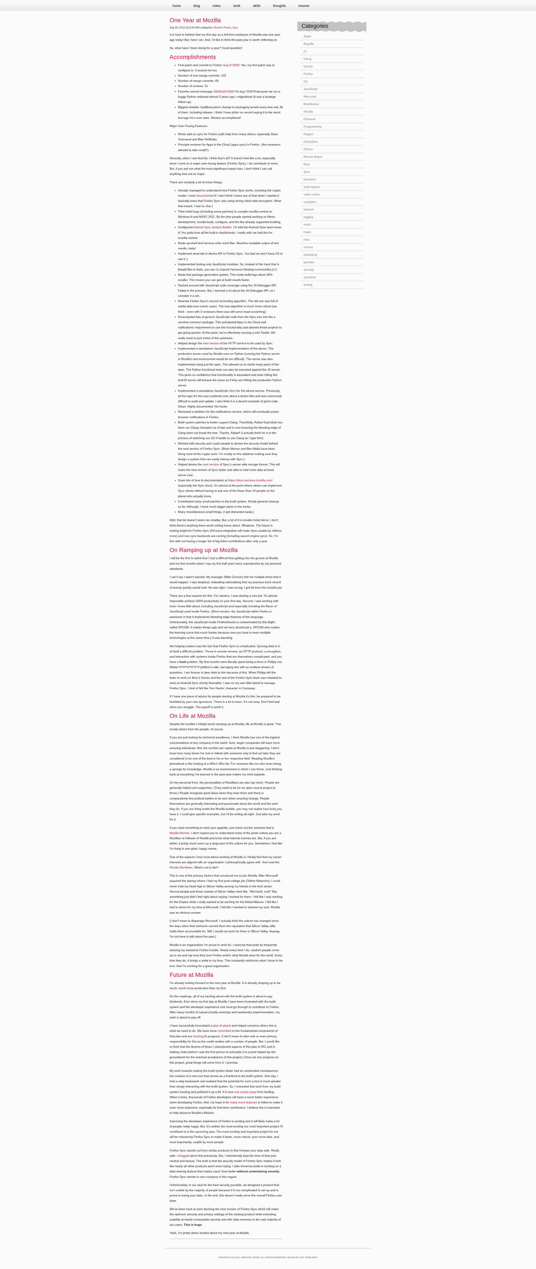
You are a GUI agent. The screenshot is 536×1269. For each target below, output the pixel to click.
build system (312, 186)
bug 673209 (231, 65)
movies (308, 247)
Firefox (227, 27)
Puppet (308, 134)
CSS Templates (308, 1257)
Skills (256, 6)
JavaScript (310, 89)
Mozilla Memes (179, 833)
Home (177, 6)
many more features (243, 1102)
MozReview (311, 104)
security (309, 269)
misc (307, 239)
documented (205, 195)
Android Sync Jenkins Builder (212, 227)
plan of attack (222, 1025)
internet (309, 209)
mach (307, 224)
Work (236, 6)
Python (308, 149)
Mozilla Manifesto (181, 867)
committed (224, 1030)
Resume (303, 6)
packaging (310, 254)
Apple (307, 36)
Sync (235, 27)
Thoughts (279, 6)
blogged (184, 1155)
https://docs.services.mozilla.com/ (250, 480)
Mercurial (310, 96)
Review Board (313, 156)
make (307, 232)
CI (305, 51)
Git (305, 81)
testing (308, 284)
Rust (307, 164)
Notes (217, 6)
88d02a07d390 (224, 91)
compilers (310, 202)
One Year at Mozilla (195, 20)
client (232, 390)
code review (312, 194)
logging (308, 217)
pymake (309, 262)
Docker (308, 66)
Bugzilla (309, 43)
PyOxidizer (311, 141)
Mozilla (218, 27)
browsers (310, 179)
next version (211, 343)
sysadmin (310, 277)
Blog (196, 6)
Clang (307, 58)
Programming (313, 126)
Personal (309, 119)
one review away (245, 1092)
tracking (198, 1036)
